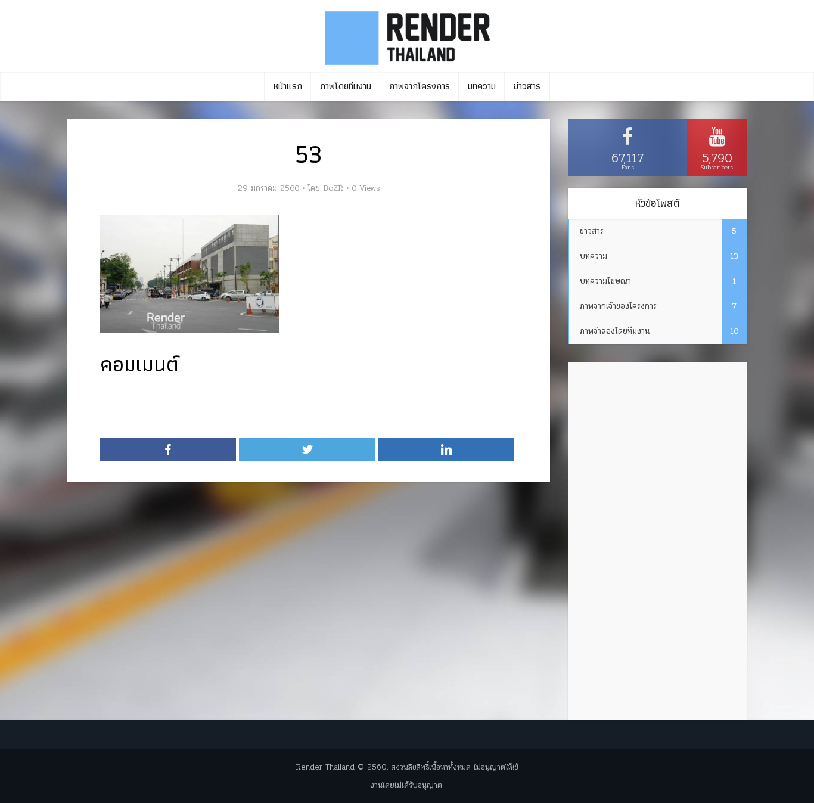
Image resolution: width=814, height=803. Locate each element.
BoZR (333, 188)
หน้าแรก (288, 86)
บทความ (482, 86)
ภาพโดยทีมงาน (345, 86)
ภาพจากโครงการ (419, 86)
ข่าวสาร (527, 86)
